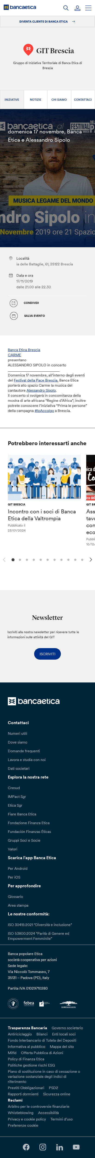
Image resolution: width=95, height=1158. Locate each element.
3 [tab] (26, 559)
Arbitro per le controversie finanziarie (38, 1106)
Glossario (15, 896)
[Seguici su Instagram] (43, 1147)
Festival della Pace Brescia (35, 380)
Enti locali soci (64, 1034)
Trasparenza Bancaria (27, 1027)
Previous (3, 559)
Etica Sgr (15, 805)
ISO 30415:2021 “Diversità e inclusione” (40, 924)
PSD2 (53, 1087)
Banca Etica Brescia (24, 349)
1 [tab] (12, 559)
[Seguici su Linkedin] (59, 1147)
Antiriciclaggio (20, 1034)
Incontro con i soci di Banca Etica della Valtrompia (42, 515)
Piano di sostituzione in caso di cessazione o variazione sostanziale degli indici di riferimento (44, 1076)
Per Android (17, 868)
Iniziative (12, 99)
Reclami (15, 1100)
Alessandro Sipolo (41, 390)
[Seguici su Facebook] (26, 1147)
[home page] (20, 7)
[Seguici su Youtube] (76, 1147)
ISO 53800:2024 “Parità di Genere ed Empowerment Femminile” (38, 936)
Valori (12, 849)
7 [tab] (54, 559)
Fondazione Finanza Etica (29, 822)
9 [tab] (67, 559)
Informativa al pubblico (26, 1046)
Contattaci (83, 99)
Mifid (12, 1052)
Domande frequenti (24, 751)
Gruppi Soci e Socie (24, 840)
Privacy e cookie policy (27, 1119)
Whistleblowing (20, 1112)
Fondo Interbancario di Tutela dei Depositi (42, 1040)
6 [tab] (47, 559)
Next (91, 560)
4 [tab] (33, 559)
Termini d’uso (61, 1119)
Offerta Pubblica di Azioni (42, 1052)
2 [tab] (19, 559)
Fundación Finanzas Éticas (29, 831)
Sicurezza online (56, 1094)
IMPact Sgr (17, 796)
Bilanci (42, 1034)
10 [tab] (74, 559)
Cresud (14, 787)
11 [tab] (81, 559)
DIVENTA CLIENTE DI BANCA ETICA (43, 21)
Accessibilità (48, 1112)
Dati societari (19, 768)
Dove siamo (17, 742)
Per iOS (14, 877)
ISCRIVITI (47, 654)
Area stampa (18, 905)
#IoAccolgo (44, 410)
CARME (14, 355)
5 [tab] (40, 559)
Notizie (35, 99)
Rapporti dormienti (23, 1094)
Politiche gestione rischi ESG (31, 1065)
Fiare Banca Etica (22, 814)
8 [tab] (60, 559)
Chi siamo (59, 99)
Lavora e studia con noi (27, 759)
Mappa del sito (62, 1046)
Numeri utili (17, 733)
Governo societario (67, 1028)
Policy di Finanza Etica (26, 1059)
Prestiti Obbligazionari (26, 1087)
